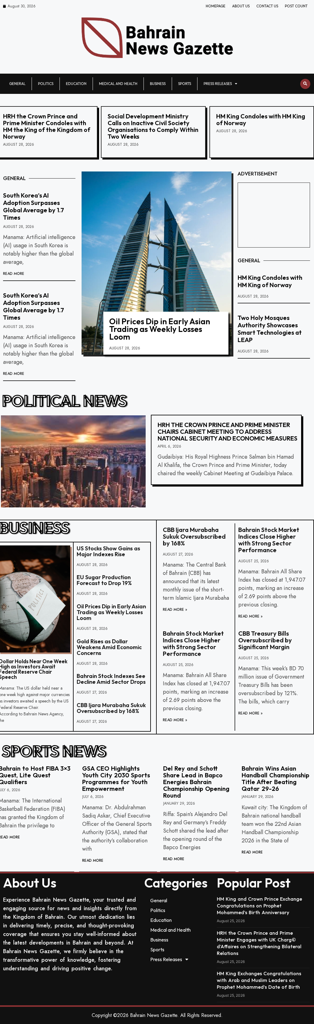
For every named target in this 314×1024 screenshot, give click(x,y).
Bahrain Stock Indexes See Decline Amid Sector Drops (111, 678)
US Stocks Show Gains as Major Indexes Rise (108, 551)
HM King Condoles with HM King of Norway (260, 119)
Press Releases (218, 83)
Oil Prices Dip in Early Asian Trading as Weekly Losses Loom (159, 329)
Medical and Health (118, 83)
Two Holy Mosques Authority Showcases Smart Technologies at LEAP (270, 329)
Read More (13, 273)
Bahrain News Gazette (153, 1015)
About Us (241, 6)
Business (158, 83)
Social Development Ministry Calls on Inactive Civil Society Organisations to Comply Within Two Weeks (153, 126)
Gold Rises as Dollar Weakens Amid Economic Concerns (109, 647)
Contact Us (267, 6)
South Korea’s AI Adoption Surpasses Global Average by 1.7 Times (33, 206)
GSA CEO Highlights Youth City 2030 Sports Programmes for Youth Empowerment (116, 778)
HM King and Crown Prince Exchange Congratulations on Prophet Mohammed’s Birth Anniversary (259, 905)
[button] (305, 84)
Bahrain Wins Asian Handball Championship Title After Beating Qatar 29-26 (275, 778)
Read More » (175, 609)
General (17, 83)
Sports (184, 83)
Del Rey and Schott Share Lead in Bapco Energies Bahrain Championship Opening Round (196, 781)
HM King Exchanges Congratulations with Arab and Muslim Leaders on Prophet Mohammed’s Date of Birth (259, 980)
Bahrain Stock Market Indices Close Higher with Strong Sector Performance (268, 540)
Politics (45, 83)
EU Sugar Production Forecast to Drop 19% (104, 580)
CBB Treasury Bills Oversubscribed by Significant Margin (265, 640)
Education (76, 83)
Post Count (296, 6)
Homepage (215, 6)
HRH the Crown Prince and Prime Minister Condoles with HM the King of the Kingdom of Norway (46, 126)
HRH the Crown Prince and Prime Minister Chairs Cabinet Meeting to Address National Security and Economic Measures (227, 431)
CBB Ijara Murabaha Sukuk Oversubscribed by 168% (111, 708)
